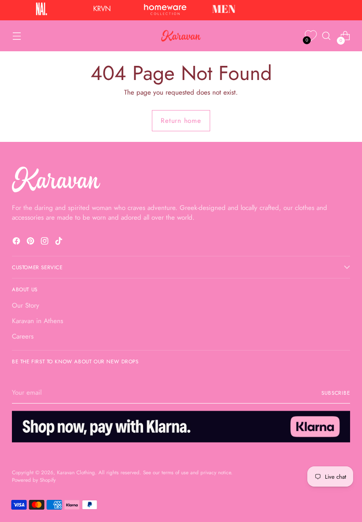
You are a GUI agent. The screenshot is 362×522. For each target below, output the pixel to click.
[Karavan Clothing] (181, 36)
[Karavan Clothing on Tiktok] (59, 242)
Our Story (25, 305)
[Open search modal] (326, 36)
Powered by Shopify (34, 480)
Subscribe (335, 392)
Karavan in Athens (37, 321)
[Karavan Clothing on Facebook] (17, 242)
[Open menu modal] (17, 36)
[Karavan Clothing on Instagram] (45, 242)
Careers (23, 336)
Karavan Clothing (76, 472)
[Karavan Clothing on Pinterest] (31, 242)
